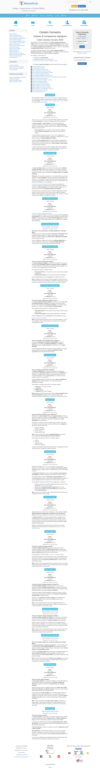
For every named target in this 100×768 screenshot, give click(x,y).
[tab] (17, 30)
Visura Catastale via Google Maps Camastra (42, 72)
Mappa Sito (50, 15)
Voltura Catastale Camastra (38, 91)
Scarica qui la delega (47, 485)
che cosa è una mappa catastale (56, 554)
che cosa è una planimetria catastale (51, 466)
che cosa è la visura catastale (40, 119)
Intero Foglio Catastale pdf (15, 56)
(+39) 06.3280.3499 (48, 59)
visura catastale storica (54, 100)
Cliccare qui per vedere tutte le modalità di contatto (45, 60)
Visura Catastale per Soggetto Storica (50, 285)
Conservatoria (13, 62)
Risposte (43, 15)
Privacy (50, 767)
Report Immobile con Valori (15, 81)
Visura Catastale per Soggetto (50, 246)
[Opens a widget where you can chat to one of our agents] (89, 759)
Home (28, 15)
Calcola (82, 46)
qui (55, 115)
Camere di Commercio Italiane (21, 757)
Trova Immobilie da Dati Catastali (50, 326)
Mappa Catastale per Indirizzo (50, 609)
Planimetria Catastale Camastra (39, 81)
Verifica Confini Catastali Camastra (40, 82)
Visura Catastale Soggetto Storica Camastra (42, 75)
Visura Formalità (13, 69)
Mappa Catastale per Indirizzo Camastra (41, 87)
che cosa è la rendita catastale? (51, 97)
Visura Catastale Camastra (38, 68)
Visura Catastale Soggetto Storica (17, 41)
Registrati (82, 6)
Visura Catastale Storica (15, 35)
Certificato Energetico (14, 78)
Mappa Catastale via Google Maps (17, 54)
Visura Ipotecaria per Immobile (16, 66)
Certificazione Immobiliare (16, 74)
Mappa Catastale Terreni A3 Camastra (41, 85)
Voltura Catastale (13, 57)
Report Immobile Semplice (15, 80)
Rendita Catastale (50, 95)
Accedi (75, 6)
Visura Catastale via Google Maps (17, 38)
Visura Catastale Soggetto (15, 39)
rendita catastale (54, 135)
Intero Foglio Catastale (50, 664)
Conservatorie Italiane (21, 754)
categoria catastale (81, 53)
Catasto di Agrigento (57, 46)
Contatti (64, 15)
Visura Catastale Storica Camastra (40, 69)
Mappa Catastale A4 (14, 50)
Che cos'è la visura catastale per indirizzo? (42, 213)
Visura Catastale (13, 34)
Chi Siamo (35, 15)
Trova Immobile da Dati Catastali (17, 42)
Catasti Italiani (21, 752)
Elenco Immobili (50, 399)
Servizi (57, 15)
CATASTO (12, 30)
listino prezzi (24, 748)
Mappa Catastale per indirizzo (16, 53)
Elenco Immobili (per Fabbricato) (17, 45)
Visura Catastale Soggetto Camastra (40, 74)
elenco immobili (43, 102)
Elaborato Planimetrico (14, 44)
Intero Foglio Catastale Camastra (40, 90)
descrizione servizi (23, 750)
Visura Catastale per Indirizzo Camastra (41, 71)
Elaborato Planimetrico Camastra (39, 78)
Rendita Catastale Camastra (38, 66)
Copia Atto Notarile (13, 65)
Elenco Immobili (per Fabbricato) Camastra (42, 79)
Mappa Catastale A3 (14, 51)
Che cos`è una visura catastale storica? (41, 184)
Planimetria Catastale (14, 47)
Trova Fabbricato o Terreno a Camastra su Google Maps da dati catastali (49, 77)
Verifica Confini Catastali (15, 48)
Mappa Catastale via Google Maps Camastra (42, 88)
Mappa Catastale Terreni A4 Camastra (41, 84)
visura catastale (44, 100)
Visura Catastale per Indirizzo (16, 36)
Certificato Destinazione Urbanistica (17, 77)
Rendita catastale (39, 430)
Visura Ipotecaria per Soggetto (16, 68)
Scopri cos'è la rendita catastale (39, 318)
